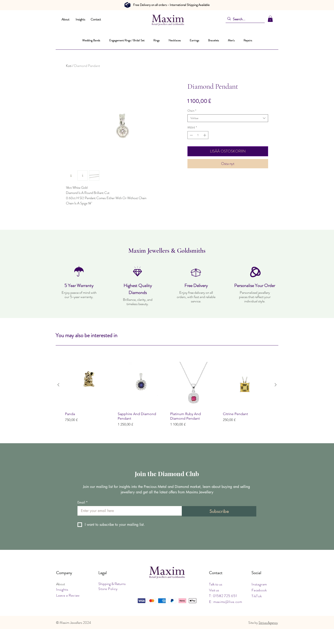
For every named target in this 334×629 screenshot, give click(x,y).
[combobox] (227, 118)
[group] (167, 394)
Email (82, 502)
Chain (191, 111)
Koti (69, 65)
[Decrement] (191, 135)
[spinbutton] (198, 135)
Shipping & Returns (112, 583)
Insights (80, 19)
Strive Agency (268, 622)
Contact (96, 19)
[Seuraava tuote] (275, 384)
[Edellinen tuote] (58, 384)
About (66, 19)
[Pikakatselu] (88, 385)
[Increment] (205, 135)
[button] (270, 19)
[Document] (127, 5)
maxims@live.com (227, 601)
